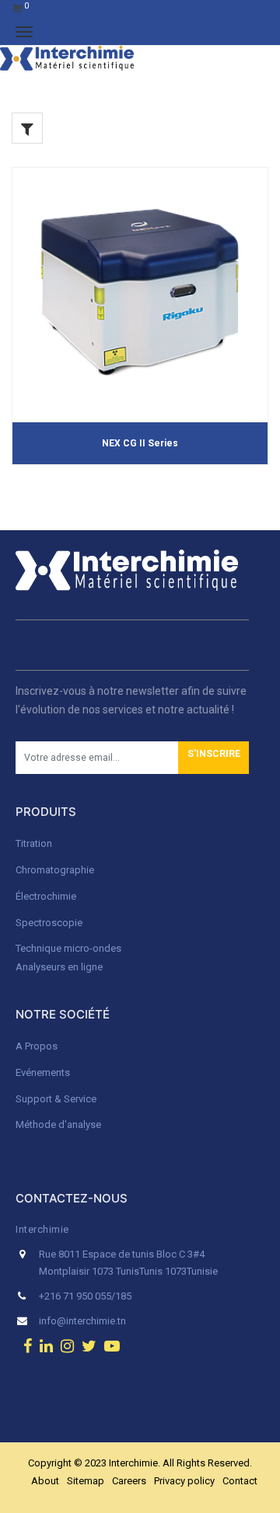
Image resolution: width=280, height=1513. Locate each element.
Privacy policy (184, 1481)
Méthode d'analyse (58, 1124)
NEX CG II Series (140, 443)
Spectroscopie (49, 922)
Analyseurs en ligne (59, 967)
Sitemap (85, 1481)
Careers (129, 1481)
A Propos (38, 1046)
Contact (239, 1481)
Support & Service (56, 1099)
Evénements (43, 1072)
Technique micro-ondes (68, 948)
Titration (34, 843)
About (45, 1481)
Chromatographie (55, 870)
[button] (213, 757)
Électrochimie (46, 896)
